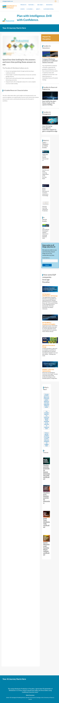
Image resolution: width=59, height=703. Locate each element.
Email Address (46, 257)
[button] (34, 5)
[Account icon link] (55, 1)
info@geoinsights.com (8, 1)
